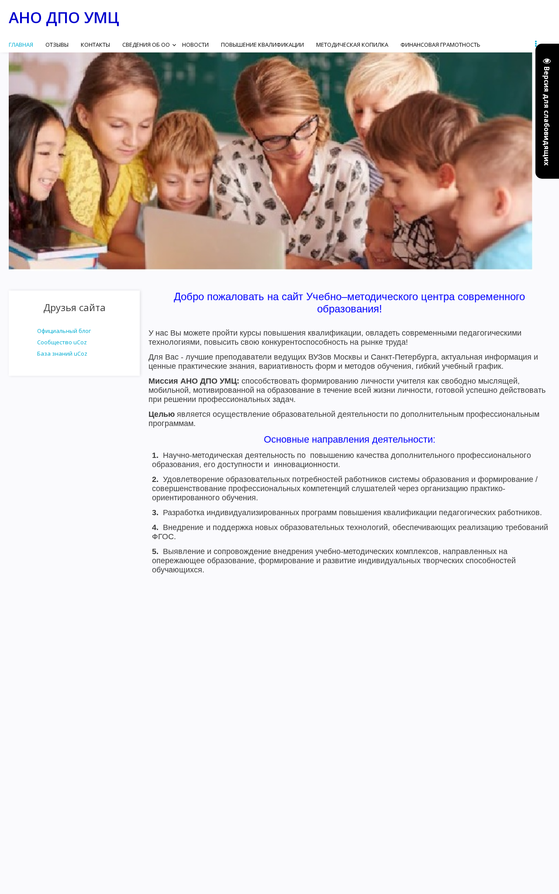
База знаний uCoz (62, 353)
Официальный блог (64, 331)
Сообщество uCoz (62, 342)
